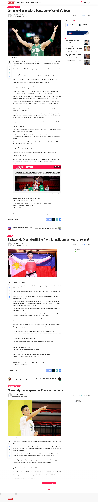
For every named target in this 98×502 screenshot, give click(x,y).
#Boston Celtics (21, 213)
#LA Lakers (34, 213)
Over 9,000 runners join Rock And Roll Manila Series (26, 356)
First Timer (74, 43)
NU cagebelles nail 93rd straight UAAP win (24, 200)
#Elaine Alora (21, 362)
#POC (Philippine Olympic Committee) (40, 362)
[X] (84, 25)
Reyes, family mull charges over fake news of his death (27, 198)
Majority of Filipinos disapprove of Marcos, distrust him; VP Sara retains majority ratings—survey (73, 48)
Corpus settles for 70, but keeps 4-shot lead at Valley (27, 349)
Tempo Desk (15, 14)
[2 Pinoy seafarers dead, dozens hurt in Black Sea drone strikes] (87, 62)
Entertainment (68, 43)
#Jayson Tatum (28, 213)
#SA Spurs (47, 213)
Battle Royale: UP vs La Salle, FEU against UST (25, 205)
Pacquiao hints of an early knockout (22, 207)
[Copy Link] (82, 16)
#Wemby (52, 213)
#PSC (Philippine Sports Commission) (21, 364)
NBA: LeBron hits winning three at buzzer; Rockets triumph (28, 352)
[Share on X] (80, 16)
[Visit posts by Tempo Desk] (10, 16)
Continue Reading (49, 483)
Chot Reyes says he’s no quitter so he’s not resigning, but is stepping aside (32, 354)
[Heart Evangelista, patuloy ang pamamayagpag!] (87, 42)
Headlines (67, 51)
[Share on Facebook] (78, 16)
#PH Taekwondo (28, 362)
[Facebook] (71, 25)
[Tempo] (11, 3)
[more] (44, 3)
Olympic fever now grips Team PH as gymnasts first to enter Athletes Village (32, 203)
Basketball (11, 6)
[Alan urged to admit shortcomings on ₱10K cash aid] (87, 56)
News (71, 51)
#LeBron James (41, 213)
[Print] (84, 16)
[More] (84, 498)
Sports (17, 6)
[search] (82, 3)
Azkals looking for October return (22, 347)
